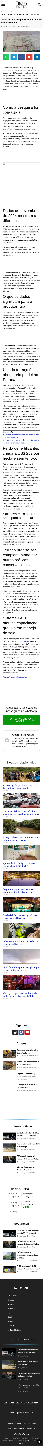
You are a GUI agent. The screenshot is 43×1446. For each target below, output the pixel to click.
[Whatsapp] (19, 1434)
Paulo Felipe (22, 1138)
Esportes (11, 1308)
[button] (39, 4)
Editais (10, 1321)
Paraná (10, 1313)
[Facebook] (21, 1032)
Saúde (10, 1317)
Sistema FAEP (24, 641)
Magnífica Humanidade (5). (26, 1074)
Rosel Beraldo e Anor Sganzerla (28, 1076)
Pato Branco (12, 1296)
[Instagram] (15, 1032)
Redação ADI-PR (23, 1056)
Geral (10, 12)
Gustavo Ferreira (23, 1261)
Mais (10, 1326)
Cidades (11, 1300)
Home (3, 12)
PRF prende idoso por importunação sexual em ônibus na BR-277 (27, 1255)
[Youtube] (27, 1032)
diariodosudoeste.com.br (17, 677)
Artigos (11, 1304)
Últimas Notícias (14, 1330)
